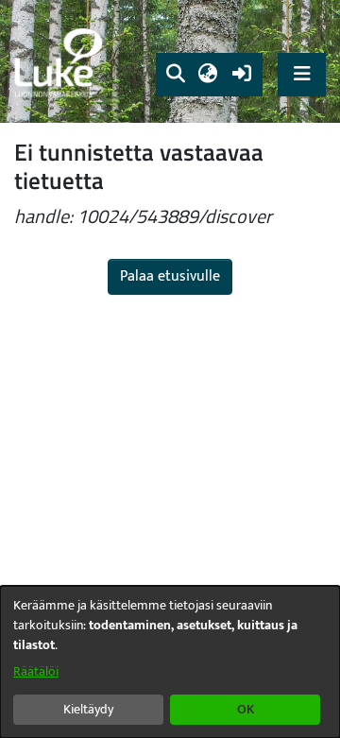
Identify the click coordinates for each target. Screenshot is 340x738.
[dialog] (170, 662)
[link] (61, 62)
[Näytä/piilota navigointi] (302, 74)
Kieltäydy (88, 709)
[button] (175, 74)
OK (245, 709)
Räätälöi (36, 671)
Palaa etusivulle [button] (170, 276)
